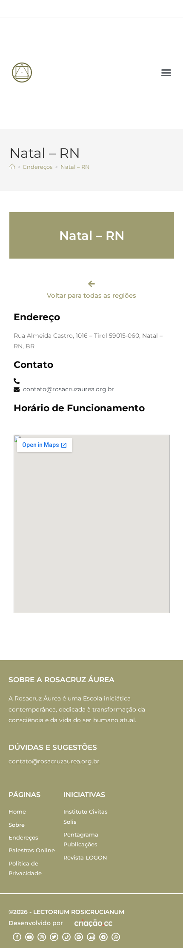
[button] (166, 73)
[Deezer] (91, 937)
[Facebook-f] (17, 937)
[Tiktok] (66, 937)
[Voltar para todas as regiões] (91, 284)
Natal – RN (75, 166)
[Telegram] (103, 937)
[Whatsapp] (116, 937)
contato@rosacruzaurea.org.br (54, 761)
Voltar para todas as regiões (91, 295)
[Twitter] (54, 937)
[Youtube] (29, 937)
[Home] (12, 166)
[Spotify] (78, 937)
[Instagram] (41, 937)
